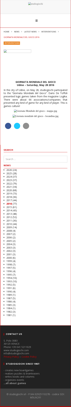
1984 (9, 308)
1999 (9, 261)
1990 (9, 291)
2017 (9, 200)
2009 (9, 227)
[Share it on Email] (26, 128)
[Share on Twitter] (17, 128)
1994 (9, 278)
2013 (9, 213)
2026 (9, 170)
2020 (9, 190)
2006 (9, 237)
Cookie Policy (29, 356)
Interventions (12, 43)
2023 (9, 180)
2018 (9, 197)
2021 (9, 186)
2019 (9, 193)
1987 (9, 298)
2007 (9, 234)
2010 (9, 224)
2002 (9, 251)
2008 (9, 230)
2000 (9, 257)
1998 (9, 264)
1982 (9, 311)
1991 (9, 288)
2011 (9, 220)
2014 (9, 210)
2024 (9, 176)
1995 (9, 274)
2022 (9, 183)
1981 (9, 315)
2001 (9, 254)
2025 (9, 173)
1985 (9, 305)
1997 (9, 267)
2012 (9, 217)
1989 (9, 294)
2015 (9, 207)
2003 (9, 247)
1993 (9, 281)
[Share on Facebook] (8, 128)
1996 (9, 271)
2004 (9, 244)
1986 (9, 301)
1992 (9, 284)
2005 (9, 241)
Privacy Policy (11, 356)
